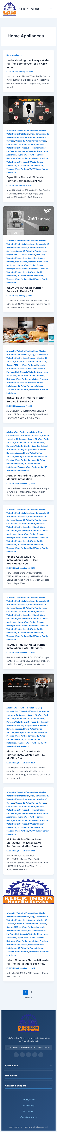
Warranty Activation (28, 1117)
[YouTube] (28, 1054)
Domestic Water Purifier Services (21, 446)
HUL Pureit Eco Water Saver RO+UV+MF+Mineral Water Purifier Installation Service (24, 843)
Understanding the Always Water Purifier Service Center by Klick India (28, 63)
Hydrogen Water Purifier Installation (22, 158)
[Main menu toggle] (51, 9)
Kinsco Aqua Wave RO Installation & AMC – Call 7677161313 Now (22, 560)
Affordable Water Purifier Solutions (22, 130)
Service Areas (28, 1111)
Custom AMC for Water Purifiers (20, 144)
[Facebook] (16, 1054)
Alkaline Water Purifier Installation (21, 432)
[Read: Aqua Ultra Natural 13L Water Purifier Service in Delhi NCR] (28, 123)
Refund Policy (28, 1105)
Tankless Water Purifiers (17, 169)
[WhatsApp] (34, 1054)
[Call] (40, 1054)
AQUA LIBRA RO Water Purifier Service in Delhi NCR (25, 399)
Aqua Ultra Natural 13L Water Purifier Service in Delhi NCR (25, 179)
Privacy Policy (28, 1099)
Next (29, 997)
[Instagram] (22, 1054)
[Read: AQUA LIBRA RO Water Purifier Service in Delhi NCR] (28, 344)
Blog (32, 134)
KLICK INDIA (29, 9)
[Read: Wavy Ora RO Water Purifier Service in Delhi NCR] (28, 234)
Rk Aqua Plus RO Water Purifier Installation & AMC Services (26, 646)
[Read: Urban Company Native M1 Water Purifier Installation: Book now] (28, 906)
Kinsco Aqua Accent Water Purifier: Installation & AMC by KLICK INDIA (25, 755)
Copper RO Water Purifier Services (30, 141)
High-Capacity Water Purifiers (28, 151)
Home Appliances (14, 55)
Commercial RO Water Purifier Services (23, 435)
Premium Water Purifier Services (20, 460)
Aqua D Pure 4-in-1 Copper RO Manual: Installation (25, 477)
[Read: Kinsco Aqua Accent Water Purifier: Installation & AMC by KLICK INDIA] (28, 701)
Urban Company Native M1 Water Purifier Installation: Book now (28, 961)
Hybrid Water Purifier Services (31, 155)
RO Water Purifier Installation (30, 165)
